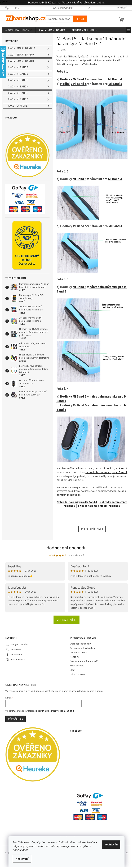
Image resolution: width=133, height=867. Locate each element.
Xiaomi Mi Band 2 (18, 99)
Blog (72, 670)
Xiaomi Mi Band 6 (18, 74)
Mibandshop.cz (18, 654)
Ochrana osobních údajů (82, 648)
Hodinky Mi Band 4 (73, 79)
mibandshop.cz (18, 659)
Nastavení (22, 859)
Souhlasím (111, 844)
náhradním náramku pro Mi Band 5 (91, 289)
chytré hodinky (112, 468)
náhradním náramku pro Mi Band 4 (91, 398)
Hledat (80, 18)
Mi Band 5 (115, 60)
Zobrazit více (66, 619)
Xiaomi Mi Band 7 (18, 67)
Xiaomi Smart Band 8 (21, 61)
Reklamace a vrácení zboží (83, 661)
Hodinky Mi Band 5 (73, 84)
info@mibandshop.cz (21, 644)
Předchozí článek (92, 528)
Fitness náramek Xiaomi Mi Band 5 (99, 506)
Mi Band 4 (73, 56)
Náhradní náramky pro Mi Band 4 (77, 502)
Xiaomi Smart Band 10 (21, 48)
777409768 (16, 649)
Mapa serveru (77, 665)
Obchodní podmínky (63, 7)
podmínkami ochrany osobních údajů (55, 711)
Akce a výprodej (18, 106)
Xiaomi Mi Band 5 (18, 80)
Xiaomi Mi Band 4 (18, 86)
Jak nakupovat (77, 674)
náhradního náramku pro (106, 472)
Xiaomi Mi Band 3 (18, 93)
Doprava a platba (78, 652)
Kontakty (74, 657)
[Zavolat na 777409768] (10, 7)
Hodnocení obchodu (66, 547)
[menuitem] (19, 30)
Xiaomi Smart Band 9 (21, 55)
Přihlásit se (15, 718)
